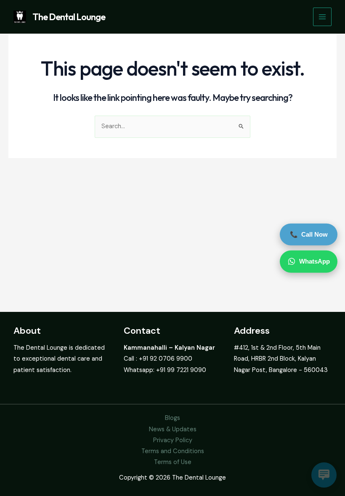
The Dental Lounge (68, 17)
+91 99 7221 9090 (181, 370)
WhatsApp (314, 261)
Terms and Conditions (172, 451)
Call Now (309, 234)
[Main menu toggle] (322, 17)
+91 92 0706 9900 (165, 359)
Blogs (172, 418)
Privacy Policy (172, 440)
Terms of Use (172, 462)
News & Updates (172, 429)
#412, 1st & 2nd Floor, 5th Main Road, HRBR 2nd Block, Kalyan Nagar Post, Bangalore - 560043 (281, 359)
